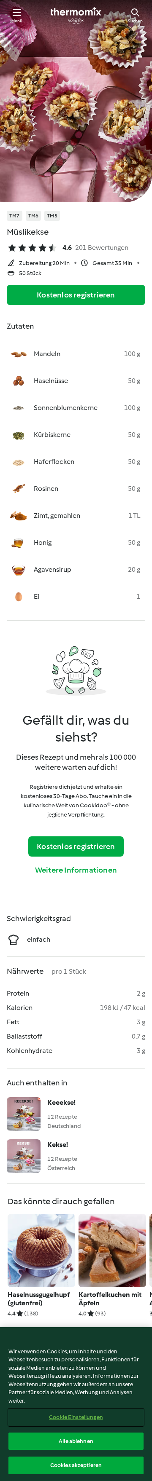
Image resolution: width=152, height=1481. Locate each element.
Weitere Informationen (76, 870)
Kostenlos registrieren (76, 295)
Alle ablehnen (76, 1441)
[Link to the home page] (76, 15)
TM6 (33, 216)
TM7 (14, 216)
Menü (17, 21)
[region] (76, 1404)
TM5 (52, 216)
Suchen (135, 21)
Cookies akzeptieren (76, 1465)
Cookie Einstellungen (76, 1417)
